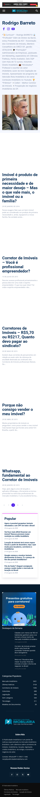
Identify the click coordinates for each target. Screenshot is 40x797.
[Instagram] (8, 28)
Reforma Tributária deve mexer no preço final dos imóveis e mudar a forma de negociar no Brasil (25, 663)
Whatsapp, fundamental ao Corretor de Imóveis (20, 475)
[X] (23, 775)
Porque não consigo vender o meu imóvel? (17, 409)
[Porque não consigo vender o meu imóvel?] (20, 385)
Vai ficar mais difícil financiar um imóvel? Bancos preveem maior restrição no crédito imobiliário (17, 534)
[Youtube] (13, 28)
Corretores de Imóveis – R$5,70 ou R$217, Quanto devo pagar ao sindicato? (18, 337)
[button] (3, 11)
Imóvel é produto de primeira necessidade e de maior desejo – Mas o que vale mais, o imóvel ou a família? (20, 187)
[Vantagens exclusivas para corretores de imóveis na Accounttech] (20, 4)
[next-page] (22, 505)
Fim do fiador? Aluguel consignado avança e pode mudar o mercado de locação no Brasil (18, 568)
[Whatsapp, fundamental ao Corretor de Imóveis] (20, 451)
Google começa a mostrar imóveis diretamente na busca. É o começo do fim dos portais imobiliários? (19, 557)
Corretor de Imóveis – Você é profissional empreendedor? (20, 264)
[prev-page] (4, 505)
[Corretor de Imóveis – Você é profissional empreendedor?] (20, 238)
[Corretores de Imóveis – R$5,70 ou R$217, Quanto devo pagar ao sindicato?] (20, 308)
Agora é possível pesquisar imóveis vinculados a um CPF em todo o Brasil (19, 524)
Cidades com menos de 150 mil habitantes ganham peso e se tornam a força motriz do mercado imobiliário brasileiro (26, 636)
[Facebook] (3, 28)
